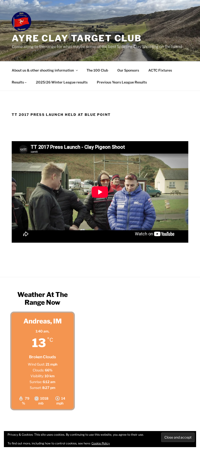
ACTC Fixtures (160, 70)
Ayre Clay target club (76, 38)
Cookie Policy (100, 443)
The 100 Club (97, 70)
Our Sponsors (128, 70)
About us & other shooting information (43, 70)
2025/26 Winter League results (62, 82)
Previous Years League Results (122, 82)
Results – (19, 82)
